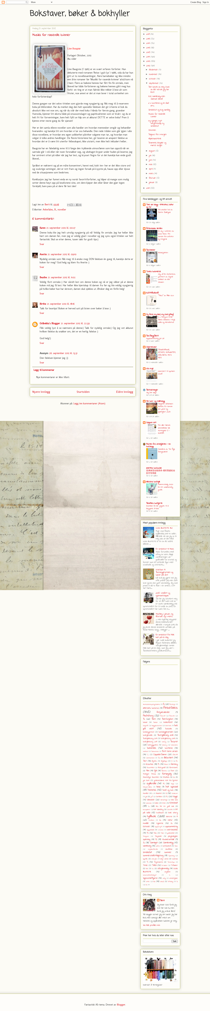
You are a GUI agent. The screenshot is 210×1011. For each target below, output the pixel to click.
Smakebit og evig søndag (159, 109)
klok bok (174, 799)
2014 (148, 56)
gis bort (146, 780)
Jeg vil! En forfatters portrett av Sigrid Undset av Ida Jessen (166, 278)
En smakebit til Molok (165, 549)
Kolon (156, 803)
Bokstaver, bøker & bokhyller (80, 14)
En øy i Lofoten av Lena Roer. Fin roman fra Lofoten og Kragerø (166, 235)
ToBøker (174, 865)
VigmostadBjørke (150, 878)
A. (164, 704)
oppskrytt (158, 826)
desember (154, 69)
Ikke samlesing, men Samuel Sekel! (156, 98)
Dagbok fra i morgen (157, 134)
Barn (154, 719)
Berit (162, 900)
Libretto (169, 809)
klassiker (151, 799)
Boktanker (150, 250)
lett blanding (158, 809)
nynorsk (160, 823)
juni (151, 160)
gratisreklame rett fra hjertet (166, 780)
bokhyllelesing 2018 (168, 738)
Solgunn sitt (151, 422)
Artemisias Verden (154, 228)
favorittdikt (150, 767)
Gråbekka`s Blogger (50, 323)
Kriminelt (174, 803)
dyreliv (154, 761)
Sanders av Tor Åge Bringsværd (166, 450)
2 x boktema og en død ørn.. (158, 104)
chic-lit (175, 754)
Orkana (160, 830)
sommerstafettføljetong (153, 855)
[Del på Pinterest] (80, 204)
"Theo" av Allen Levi (166, 295)
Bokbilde (168, 728)
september (154, 83)
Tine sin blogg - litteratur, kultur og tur (160, 206)
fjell (155, 770)
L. (149, 806)
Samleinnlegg (168, 842)
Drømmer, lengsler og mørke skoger (157, 144)
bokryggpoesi (153, 745)
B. (55, 209)
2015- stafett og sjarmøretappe (163, 594)
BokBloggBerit (152, 335)
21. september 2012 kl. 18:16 (61, 303)
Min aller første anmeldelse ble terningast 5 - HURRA (164, 429)
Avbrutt (162, 716)
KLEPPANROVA (152, 293)
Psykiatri (158, 836)
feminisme (173, 767)
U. (153, 868)
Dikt (145, 761)
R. (156, 839)
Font (172, 770)
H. (164, 783)
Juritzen (159, 796)
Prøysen (146, 836)
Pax (155, 833)
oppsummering (171, 826)
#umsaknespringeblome (151, 704)
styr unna (164, 859)
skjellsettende (153, 849)
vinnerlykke (173, 878)
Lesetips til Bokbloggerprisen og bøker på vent (164, 572)
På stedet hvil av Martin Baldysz (165, 211)
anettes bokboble (154, 468)
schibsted (167, 846)
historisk (152, 790)
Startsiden (83, 392)
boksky (164, 745)
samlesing (147, 846)
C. (148, 754)
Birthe (43, 303)
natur (170, 820)
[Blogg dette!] (71, 204)
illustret (159, 793)
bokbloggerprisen (166, 732)
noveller (62, 209)
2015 (148, 52)
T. (147, 862)
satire (158, 846)
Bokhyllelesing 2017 (150, 738)
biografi (145, 725)
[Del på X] (74, 204)
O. (171, 823)
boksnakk (151, 748)
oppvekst (150, 829)
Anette (43, 254)
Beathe (43, 277)
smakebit (147, 852)
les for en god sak (165, 806)
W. (154, 881)
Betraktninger (152, 390)
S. (144, 842)
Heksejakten (163, 252)
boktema (168, 748)
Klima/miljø (163, 800)
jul (146, 796)
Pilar (162, 833)
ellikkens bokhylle (153, 481)
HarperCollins (147, 787)
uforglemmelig (163, 868)
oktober (153, 78)
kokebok (149, 803)
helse (159, 786)
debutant (168, 758)
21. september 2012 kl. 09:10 (62, 254)
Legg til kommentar (44, 369)
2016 (148, 47)
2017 (148, 43)
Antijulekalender (163, 712)
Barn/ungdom (167, 719)
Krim (164, 803)
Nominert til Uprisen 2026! (166, 372)
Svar (42, 244)
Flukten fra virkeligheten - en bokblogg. (158, 445)
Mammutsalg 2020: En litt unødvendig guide (165, 487)
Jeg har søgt (151, 392)
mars (151, 173)
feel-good (161, 767)
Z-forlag (170, 881)
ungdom (167, 871)
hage (172, 783)
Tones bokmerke (153, 271)
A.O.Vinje (172, 704)
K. (167, 796)
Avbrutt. (172, 716)
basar (145, 722)
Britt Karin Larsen (170, 751)
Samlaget (154, 842)
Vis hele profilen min (151, 925)
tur (147, 868)
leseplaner (146, 809)
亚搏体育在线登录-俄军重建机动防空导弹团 (160, 472)
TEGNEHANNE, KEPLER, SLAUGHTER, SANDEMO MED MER (167, 353)
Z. (177, 881)
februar (153, 178)
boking (164, 741)
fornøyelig (167, 774)
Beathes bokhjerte (154, 503)
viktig (164, 878)
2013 (148, 61)
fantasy (174, 764)
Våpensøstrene (154, 138)
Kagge (175, 796)
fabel (166, 764)
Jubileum (175, 793)
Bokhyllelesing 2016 (165, 735)
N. (160, 820)
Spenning (171, 855)
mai (151, 164)
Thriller (145, 865)
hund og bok (168, 790)
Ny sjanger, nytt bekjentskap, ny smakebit (156, 123)
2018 (148, 38)
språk (145, 859)
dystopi (164, 761)
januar (152, 182)
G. (174, 777)
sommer (167, 852)
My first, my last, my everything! (160, 314)
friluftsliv (166, 777)
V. (169, 875)
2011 (148, 188)
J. (166, 793)
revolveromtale (168, 839)
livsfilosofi (160, 812)
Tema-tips (171, 862)
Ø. (146, 885)
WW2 (162, 881)
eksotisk (149, 764)
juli (150, 155)
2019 (148, 34)
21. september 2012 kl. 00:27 (60, 227)
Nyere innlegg (41, 392)
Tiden (154, 865)
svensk (175, 859)
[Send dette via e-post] (68, 204)
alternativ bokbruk (151, 708)
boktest (145, 751)
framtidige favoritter (151, 777)
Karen (43, 227)
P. (148, 833)
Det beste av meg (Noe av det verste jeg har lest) (159, 89)
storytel (154, 859)
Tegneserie (158, 862)
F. (158, 764)
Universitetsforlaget (149, 875)
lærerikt (169, 816)
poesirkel (170, 833)
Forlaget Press (149, 774)
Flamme (164, 771)
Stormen (152, 130)
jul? (152, 796)
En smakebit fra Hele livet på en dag (165, 636)
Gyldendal (151, 783)
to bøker (164, 865)
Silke (176, 846)
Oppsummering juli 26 (155, 338)
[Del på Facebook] (77, 204)
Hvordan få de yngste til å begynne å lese (157, 507)
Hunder (146, 793)
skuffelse (168, 849)
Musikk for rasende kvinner (156, 115)
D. (159, 757)
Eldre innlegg (124, 392)
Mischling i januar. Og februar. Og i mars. (164, 615)
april (151, 169)
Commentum (150, 758)
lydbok (151, 816)
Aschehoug (148, 716)
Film (147, 770)
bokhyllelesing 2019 (150, 741)
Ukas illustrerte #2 (164, 528)
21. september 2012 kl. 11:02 (61, 277)
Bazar (155, 722)
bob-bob (168, 725)
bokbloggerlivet (148, 732)
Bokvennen (155, 751)
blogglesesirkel (157, 725)
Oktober (146, 826)
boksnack (174, 745)
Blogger (121, 1004)
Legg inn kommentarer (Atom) (89, 403)
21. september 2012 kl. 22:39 (75, 323)
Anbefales (48, 209)
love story (173, 812)
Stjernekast (151, 347)
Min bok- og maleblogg (155, 401)
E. (177, 761)
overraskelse (172, 829)
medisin (151, 820)
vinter (148, 881)
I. (152, 793)
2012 (148, 65)
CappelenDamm (160, 754)
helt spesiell (172, 787)
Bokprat (174, 741)
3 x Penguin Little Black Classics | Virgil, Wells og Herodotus (166, 320)
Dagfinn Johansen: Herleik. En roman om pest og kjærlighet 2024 (165, 407)
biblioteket (168, 722)
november (153, 74)
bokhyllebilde (148, 735)
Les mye (150, 368)
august (152, 151)
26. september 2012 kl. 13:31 (63, 353)
